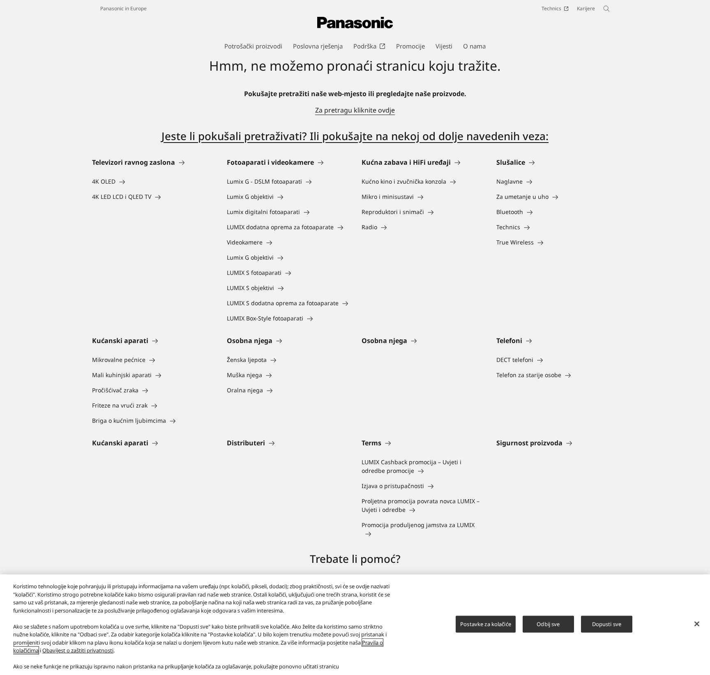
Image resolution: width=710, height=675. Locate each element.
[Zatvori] (697, 624)
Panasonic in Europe (123, 8)
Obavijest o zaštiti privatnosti (77, 650)
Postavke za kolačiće (485, 623)
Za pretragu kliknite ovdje (355, 110)
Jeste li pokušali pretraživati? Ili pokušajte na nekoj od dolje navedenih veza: (355, 136)
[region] (355, 624)
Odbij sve (548, 623)
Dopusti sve (606, 623)
